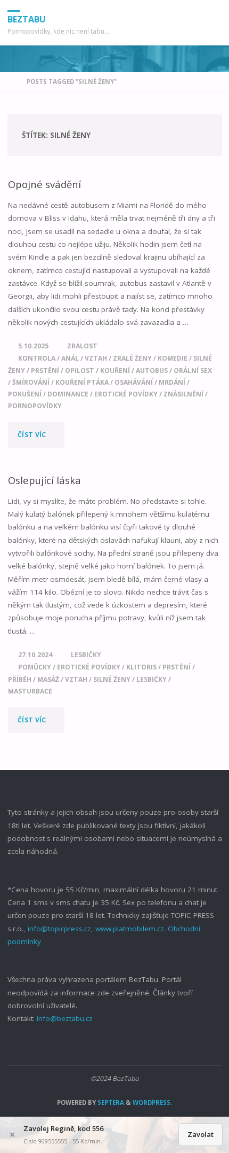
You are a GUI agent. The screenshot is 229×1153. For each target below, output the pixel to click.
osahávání (133, 382)
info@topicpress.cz (59, 928)
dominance (67, 394)
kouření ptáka (82, 382)
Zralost (82, 345)
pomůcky (34, 667)
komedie (172, 358)
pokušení (25, 394)
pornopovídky (35, 405)
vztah (96, 358)
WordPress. (152, 1103)
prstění (45, 370)
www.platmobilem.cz (129, 928)
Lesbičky (86, 654)
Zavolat (200, 1134)
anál (70, 358)
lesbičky (151, 679)
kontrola (36, 358)
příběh (19, 679)
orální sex (193, 370)
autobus (152, 370)
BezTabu (26, 19)
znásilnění (183, 394)
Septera (110, 1103)
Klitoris (141, 667)
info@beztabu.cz (65, 1018)
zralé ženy (132, 358)
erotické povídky (126, 394)
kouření (115, 370)
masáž (48, 679)
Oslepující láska (44, 480)
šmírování (31, 382)
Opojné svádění (44, 184)
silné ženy (111, 679)
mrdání (172, 382)
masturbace (30, 691)
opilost (79, 370)
